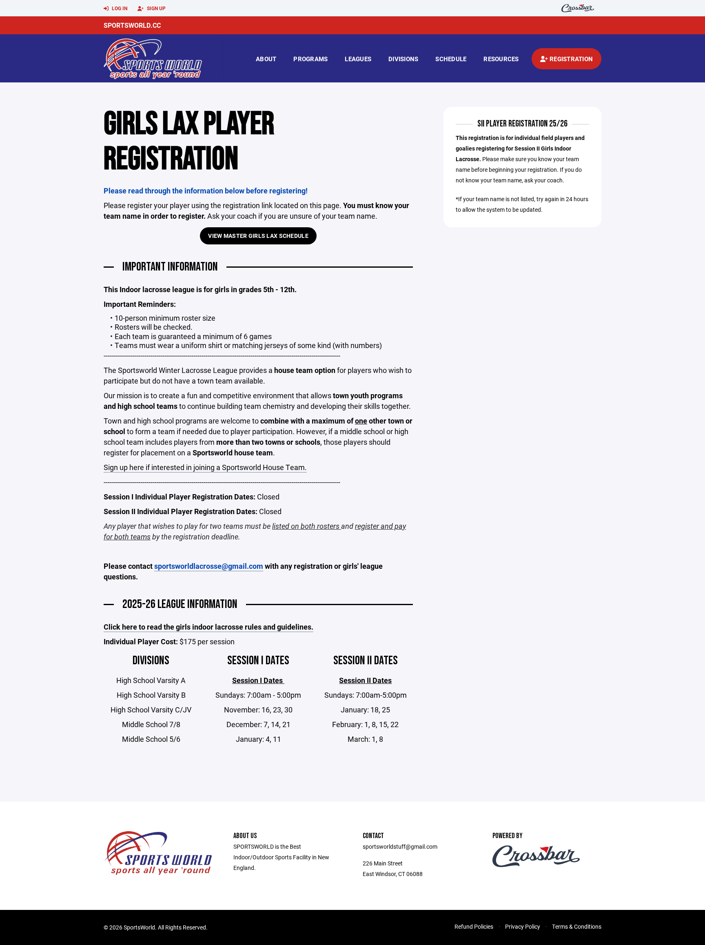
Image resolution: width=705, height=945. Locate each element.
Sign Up (156, 8)
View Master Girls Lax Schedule (258, 236)
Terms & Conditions (576, 926)
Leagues (358, 59)
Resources (501, 59)
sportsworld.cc (132, 25)
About (266, 59)
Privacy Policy (522, 926)
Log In (119, 8)
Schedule (450, 59)
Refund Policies (473, 926)
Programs (310, 59)
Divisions (403, 59)
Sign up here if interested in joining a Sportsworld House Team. (205, 467)
